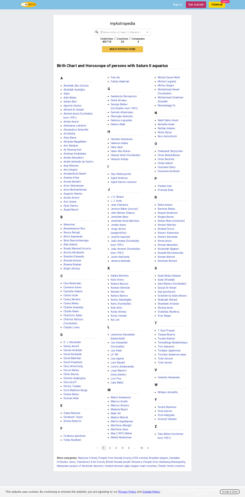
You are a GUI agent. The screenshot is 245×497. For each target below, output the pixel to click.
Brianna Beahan (72, 264)
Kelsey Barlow (119, 295)
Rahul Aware (165, 204)
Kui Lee (115, 319)
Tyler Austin (165, 362)
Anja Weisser (71, 165)
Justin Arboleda (120, 256)
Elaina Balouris (72, 413)
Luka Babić (117, 382)
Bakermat (69, 224)
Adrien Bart (70, 101)
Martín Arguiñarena (122, 421)
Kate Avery (117, 279)
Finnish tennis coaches (171, 465)
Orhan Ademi (165, 163)
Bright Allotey (72, 268)
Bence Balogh (72, 232)
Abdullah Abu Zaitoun (76, 85)
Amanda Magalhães (75, 141)
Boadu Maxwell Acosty (77, 248)
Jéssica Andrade (120, 260)
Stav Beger (164, 315)
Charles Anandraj (73, 307)
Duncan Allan (71, 398)
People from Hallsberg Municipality (164, 461)
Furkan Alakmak (120, 81)
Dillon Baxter (71, 374)
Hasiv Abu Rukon (120, 151)
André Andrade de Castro (78, 161)
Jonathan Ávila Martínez (125, 220)
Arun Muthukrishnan (75, 189)
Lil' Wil (114, 354)
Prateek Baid (165, 190)
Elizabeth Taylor (73, 417)
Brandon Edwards (74, 256)
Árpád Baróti (71, 209)
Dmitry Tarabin (72, 386)
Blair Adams (71, 244)
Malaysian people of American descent (80, 465)
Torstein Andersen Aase (172, 354)
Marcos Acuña (119, 401)
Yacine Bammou (167, 407)
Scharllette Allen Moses (172, 295)
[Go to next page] (147, 448)
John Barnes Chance (123, 212)
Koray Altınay (118, 311)
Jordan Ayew (118, 224)
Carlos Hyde (71, 295)
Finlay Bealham (72, 439)
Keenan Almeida (120, 287)
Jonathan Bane (119, 216)
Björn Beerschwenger (76, 240)
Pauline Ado (165, 186)
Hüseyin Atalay (119, 159)
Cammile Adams (73, 291)
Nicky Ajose (165, 132)
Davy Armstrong (73, 366)
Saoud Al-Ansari (167, 287)
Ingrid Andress (119, 178)
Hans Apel (117, 147)
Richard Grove (166, 228)
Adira (67, 93)
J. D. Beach (117, 196)
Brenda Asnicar (72, 260)
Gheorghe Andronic (122, 116)
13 (141, 448)
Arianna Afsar (71, 177)
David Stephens (73, 362)
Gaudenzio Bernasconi (124, 96)
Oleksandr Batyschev (170, 151)
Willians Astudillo (168, 392)
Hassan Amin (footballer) (125, 155)
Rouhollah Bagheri (168, 248)
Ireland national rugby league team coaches (131, 465)
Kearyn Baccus (119, 283)
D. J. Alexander (72, 342)
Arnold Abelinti (72, 181)
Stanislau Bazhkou (168, 311)
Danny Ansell (71, 346)
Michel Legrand (167, 81)
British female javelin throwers (124, 461)
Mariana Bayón (119, 409)
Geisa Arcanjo (119, 100)
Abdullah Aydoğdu (74, 89)
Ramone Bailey (166, 208)
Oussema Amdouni (169, 171)
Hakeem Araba (119, 143)
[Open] (147, 32)
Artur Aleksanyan (74, 185)
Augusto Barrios (73, 193)
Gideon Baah (118, 124)
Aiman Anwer (71, 121)
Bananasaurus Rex (74, 228)
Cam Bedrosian (72, 283)
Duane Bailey (71, 394)
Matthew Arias (119, 429)
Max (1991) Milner (121, 433)
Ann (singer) (71, 169)
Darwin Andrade (73, 350)
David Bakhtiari (72, 358)
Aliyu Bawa (70, 137)
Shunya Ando (165, 307)
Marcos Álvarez (120, 405)
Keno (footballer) (121, 303)
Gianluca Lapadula (121, 120)
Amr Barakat (71, 145)
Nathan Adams (166, 128)
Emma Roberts (72, 421)
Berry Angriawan (73, 236)
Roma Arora (165, 240)
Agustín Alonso (73, 105)
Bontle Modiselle (74, 252)
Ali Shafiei (69, 133)
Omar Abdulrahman (169, 155)
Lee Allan (116, 350)
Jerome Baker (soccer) (124, 208)
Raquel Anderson (168, 212)
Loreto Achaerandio (122, 366)
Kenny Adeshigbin (121, 299)
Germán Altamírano (122, 112)
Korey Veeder (119, 315)
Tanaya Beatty (166, 334)
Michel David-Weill (169, 77)
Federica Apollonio (75, 435)
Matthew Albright (121, 425)
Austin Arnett (72, 197)
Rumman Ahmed (167, 260)
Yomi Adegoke (166, 415)
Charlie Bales (71, 311)
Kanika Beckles (120, 275)
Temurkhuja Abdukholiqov (173, 342)
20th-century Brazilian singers (150, 457)
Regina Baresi (166, 216)
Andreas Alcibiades (75, 153)
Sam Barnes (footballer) (172, 283)
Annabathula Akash (75, 173)
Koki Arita (116, 307)
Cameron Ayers (73, 287)
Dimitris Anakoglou (75, 378)
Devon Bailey (71, 370)
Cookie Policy (151, 491)
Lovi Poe (116, 378)
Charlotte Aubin (73, 315)
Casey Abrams (72, 299)
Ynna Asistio (165, 411)
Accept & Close (229, 491)
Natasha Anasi (166, 124)
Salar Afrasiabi (166, 279)
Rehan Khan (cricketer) (171, 220)
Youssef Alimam (167, 419)
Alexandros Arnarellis (76, 129)
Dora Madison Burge (76, 390)
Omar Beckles (166, 159)
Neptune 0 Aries (87, 457)
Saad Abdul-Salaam (169, 275)
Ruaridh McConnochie (170, 252)
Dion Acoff (70, 382)
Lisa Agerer (117, 358)
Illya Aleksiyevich (121, 174)
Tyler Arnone (165, 358)
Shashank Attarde (168, 303)
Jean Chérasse (119, 204)
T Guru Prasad (166, 330)
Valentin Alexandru (169, 377)
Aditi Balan (70, 97)
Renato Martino (167, 224)
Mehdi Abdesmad (121, 437)
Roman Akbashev (168, 244)
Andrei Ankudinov (74, 157)
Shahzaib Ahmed (167, 299)
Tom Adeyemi (166, 346)
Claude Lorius (72, 327)
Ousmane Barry (167, 167)
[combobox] (122, 32)
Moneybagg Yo (166, 105)
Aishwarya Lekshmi (75, 125)
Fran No (115, 77)
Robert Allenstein (168, 232)
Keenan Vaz (118, 291)
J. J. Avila (116, 200)
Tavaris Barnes (166, 338)
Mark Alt (116, 413)
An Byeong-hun (72, 149)
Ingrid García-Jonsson (123, 182)
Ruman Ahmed (166, 256)
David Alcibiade (73, 354)
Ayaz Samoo (71, 205)
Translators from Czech (90, 461)
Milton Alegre (166, 85)
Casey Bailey (71, 303)
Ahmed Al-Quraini (74, 109)
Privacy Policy (127, 491)
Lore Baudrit (118, 362)
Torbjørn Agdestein (169, 350)
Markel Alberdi (119, 417)
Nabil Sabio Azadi (168, 120)
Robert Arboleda (167, 236)
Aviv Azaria (70, 201)
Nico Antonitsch (167, 136)
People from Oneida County (114, 457)
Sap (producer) (166, 291)
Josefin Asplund (120, 236)
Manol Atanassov (121, 397)
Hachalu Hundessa (121, 139)
